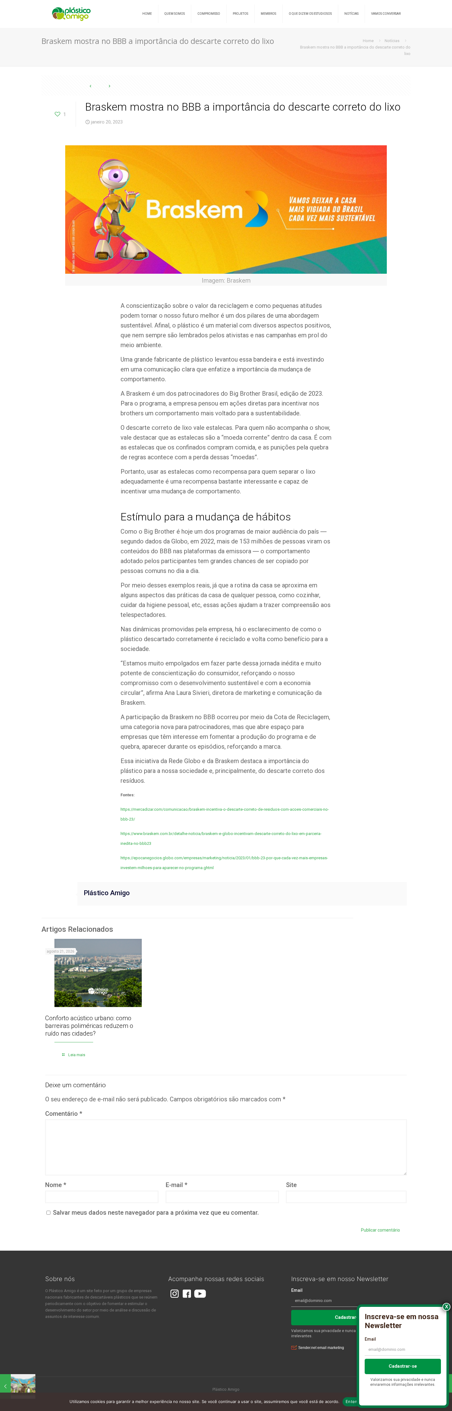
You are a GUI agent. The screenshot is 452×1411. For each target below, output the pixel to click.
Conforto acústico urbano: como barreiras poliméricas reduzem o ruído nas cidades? (89, 1025)
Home (368, 40)
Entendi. (354, 1401)
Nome (55, 1185)
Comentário (63, 1113)
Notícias (392, 40)
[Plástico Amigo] (71, 14)
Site (291, 1185)
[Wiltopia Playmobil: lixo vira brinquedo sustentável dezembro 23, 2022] (17, 1386)
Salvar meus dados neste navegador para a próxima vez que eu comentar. (156, 1212)
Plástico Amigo (107, 893)
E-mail (176, 1185)
